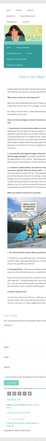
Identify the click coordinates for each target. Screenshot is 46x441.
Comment (8, 325)
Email (7, 357)
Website (7, 367)
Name (7, 347)
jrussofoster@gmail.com (21, 405)
